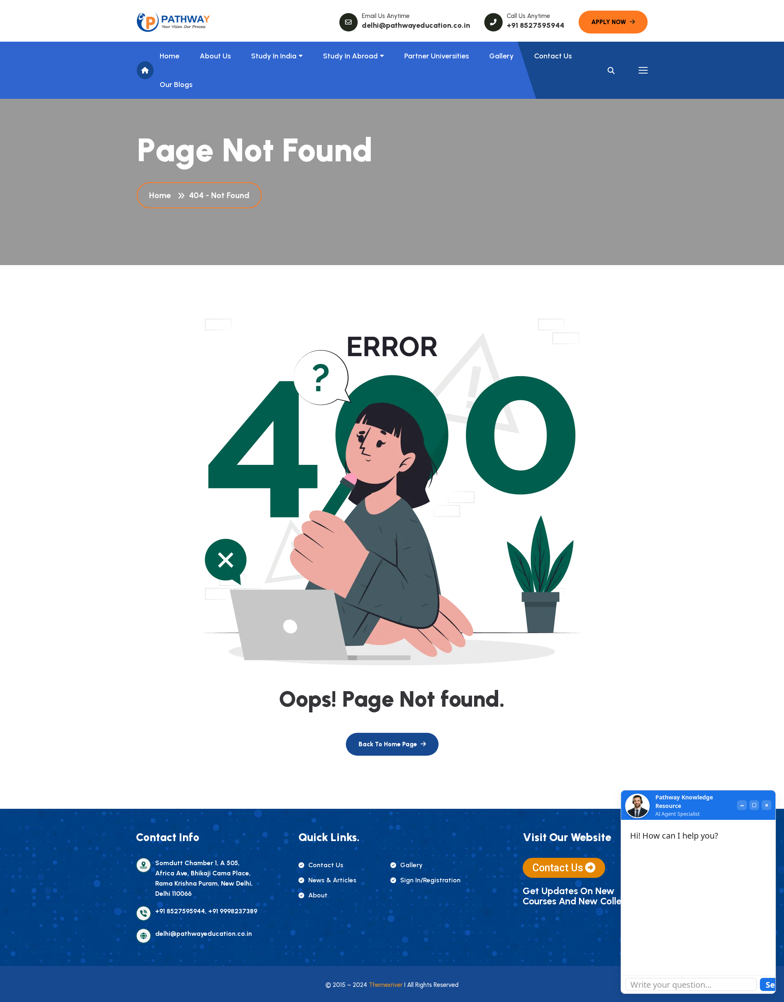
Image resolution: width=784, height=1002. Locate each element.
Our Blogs (176, 84)
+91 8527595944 (535, 25)
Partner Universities (436, 55)
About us (215, 55)
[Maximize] (754, 805)
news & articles (332, 880)
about (317, 895)
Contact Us (553, 55)
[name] (173, 22)
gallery (411, 865)
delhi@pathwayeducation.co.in (416, 25)
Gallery (501, 55)
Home (169, 55)
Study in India (273, 55)
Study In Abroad (350, 55)
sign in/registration (430, 880)
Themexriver (386, 985)
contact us (325, 865)
